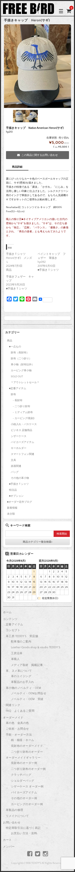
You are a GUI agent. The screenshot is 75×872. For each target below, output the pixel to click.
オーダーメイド (13, 717)
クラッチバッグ (21, 774)
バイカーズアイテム (22, 442)
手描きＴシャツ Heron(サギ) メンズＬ (19, 258)
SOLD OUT (17, 376)
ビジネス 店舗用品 (21, 430)
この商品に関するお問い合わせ (39, 155)
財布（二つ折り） (21, 358)
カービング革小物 (21, 370)
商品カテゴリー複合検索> (37, 542)
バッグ (15, 472)
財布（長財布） (20, 352)
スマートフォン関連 (22, 454)
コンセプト (13, 630)
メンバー (9, 846)
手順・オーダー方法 (19, 734)
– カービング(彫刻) (23, 418)
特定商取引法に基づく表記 (23, 828)
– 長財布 (17, 400)
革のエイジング (21, 676)
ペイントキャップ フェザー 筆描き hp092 (52, 258)
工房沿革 (17, 653)
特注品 (13, 490)
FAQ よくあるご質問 (20, 711)
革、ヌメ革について (19, 671)
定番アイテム (14, 624)
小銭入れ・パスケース (24, 424)
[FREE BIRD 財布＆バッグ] (28, 11)
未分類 (11, 513)
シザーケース (18, 436)
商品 (9, 340)
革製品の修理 (14, 810)
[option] (37, 66)
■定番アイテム (17, 388)
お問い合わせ (11, 822)
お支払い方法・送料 (24, 833)
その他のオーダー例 (24, 798)
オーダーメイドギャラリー (23, 757)
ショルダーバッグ (22, 780)
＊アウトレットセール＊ (25, 382)
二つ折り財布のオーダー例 (28, 769)
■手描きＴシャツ (19, 484)
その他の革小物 (20, 478)
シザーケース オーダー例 (27, 786)
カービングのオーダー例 (27, 804)
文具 (13, 460)
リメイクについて (17, 816)
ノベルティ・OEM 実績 (27, 699)
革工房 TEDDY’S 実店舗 (22, 636)
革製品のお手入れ (22, 682)
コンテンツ (10, 619)
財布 (13, 394)
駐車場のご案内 (21, 641)
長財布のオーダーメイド (27, 746)
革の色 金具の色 (17, 723)
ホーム (7, 612)
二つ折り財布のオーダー (27, 752)
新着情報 (12, 507)
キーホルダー (18, 448)
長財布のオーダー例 (24, 763)
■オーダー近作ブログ (19, 502)
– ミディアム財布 (23, 412)
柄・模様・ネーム (22, 740)
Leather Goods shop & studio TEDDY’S (35, 647)
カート (7, 840)
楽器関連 (16, 466)
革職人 (15, 659)
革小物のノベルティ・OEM (23, 688)
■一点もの (15, 346)
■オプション (16, 496)
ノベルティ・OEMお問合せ (28, 693)
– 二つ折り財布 (21, 406)
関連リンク (13, 705)
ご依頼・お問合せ (17, 728)
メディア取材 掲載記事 (27, 665)
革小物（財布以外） (22, 364)
